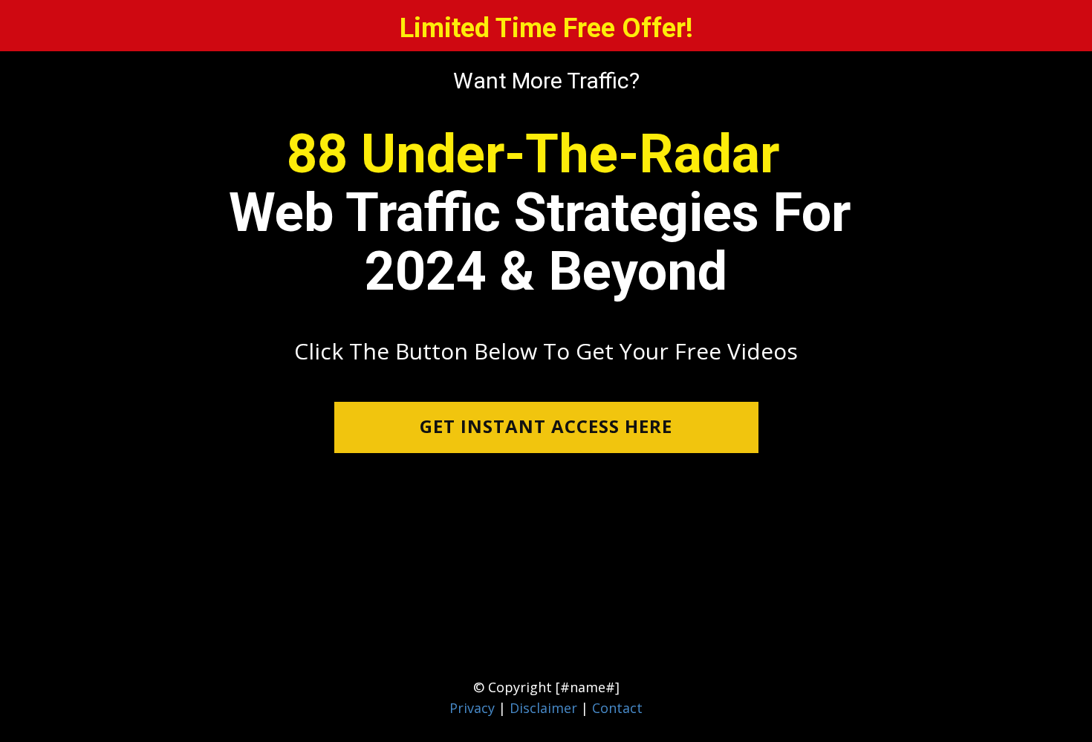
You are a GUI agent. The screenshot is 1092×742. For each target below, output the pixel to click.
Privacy (472, 708)
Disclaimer (545, 708)
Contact (617, 708)
